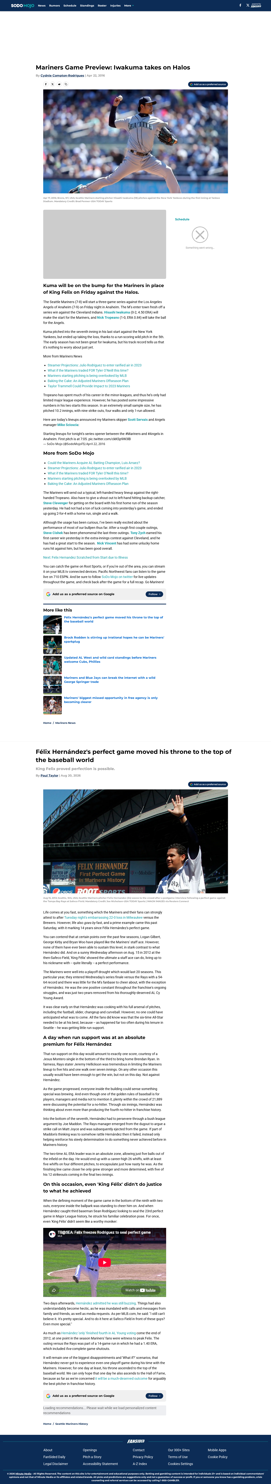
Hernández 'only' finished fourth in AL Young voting (98, 1333)
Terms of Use (178, 1457)
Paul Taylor (49, 775)
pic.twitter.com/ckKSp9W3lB (109, 439)
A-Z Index (140, 1464)
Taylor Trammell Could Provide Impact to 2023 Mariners (89, 386)
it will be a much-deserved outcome (121, 1378)
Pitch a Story (92, 1457)
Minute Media (23, 1473)
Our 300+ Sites (179, 1450)
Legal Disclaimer (55, 1464)
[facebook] (240, 5)
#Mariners (133, 434)
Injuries (115, 5)
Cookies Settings (180, 1464)
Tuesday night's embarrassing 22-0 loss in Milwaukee (103, 917)
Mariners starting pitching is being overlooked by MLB (87, 376)
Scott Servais (138, 420)
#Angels (154, 434)
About (47, 1450)
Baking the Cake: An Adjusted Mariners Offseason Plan (88, 381)
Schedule (70, 5)
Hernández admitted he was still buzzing (106, 1303)
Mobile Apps (217, 1450)
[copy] (66, 84)
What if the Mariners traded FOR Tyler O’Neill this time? (88, 370)
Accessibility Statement (100, 1464)
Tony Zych (137, 533)
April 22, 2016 (95, 444)
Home (47, 723)
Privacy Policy (143, 1457)
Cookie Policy (218, 1457)
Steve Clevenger (55, 503)
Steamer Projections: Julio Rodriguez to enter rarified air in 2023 (95, 365)
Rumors (54, 5)
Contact (139, 1450)
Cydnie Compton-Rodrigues (62, 75)
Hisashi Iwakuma (117, 312)
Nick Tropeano (108, 317)
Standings (87, 5)
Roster (102, 5)
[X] (247, 5)
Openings (90, 1450)
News (41, 5)
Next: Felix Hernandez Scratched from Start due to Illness (85, 557)
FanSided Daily (54, 1457)
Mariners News (65, 723)
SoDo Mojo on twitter (117, 577)
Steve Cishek (53, 533)
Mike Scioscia (67, 425)
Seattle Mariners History (71, 1424)
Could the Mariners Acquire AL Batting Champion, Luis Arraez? (94, 463)
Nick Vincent (106, 543)
